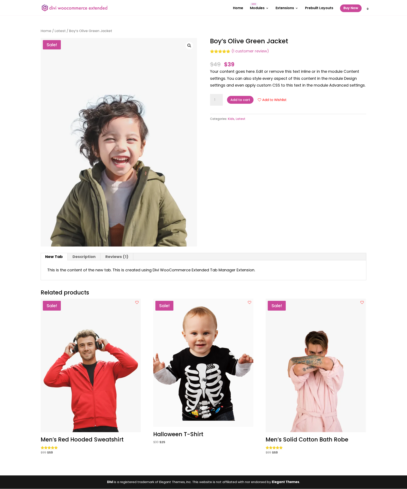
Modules (257, 8)
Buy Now (350, 8)
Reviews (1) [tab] (116, 256)
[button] (189, 45)
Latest (60, 30)
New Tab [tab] (54, 256)
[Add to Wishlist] (137, 302)
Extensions (285, 8)
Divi (110, 482)
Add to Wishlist (274, 100)
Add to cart (240, 99)
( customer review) (250, 51)
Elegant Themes (285, 482)
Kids (231, 119)
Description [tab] (84, 256)
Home (238, 8)
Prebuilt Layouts (319, 8)
